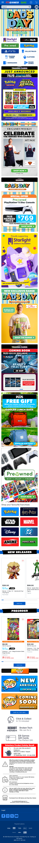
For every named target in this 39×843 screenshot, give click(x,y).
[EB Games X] (12, 816)
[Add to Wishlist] (22, 560)
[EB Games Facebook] (3, 816)
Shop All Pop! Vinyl (19, 712)
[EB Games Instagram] (8, 816)
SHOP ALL (19, 603)
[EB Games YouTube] (16, 816)
